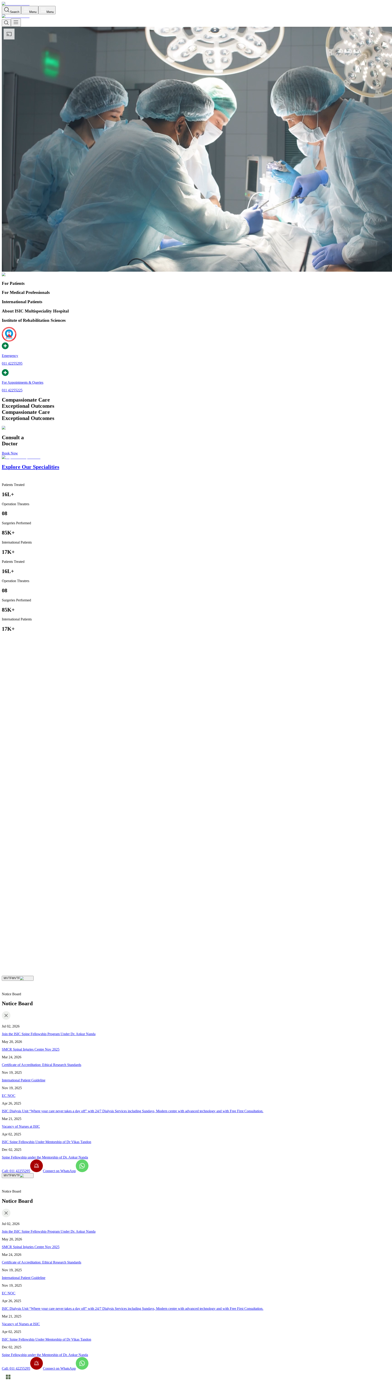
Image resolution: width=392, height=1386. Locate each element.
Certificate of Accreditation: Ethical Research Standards (41, 1065)
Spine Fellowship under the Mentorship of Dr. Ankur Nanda (45, 1157)
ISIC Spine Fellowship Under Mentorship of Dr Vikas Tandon (46, 1142)
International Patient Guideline (23, 1080)
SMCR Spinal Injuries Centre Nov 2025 (30, 1049)
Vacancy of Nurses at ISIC (21, 1126)
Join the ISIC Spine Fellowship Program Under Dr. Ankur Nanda (49, 1034)
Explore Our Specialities (43, 942)
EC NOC (8, 1096)
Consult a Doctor (14, 942)
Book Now (10, 453)
